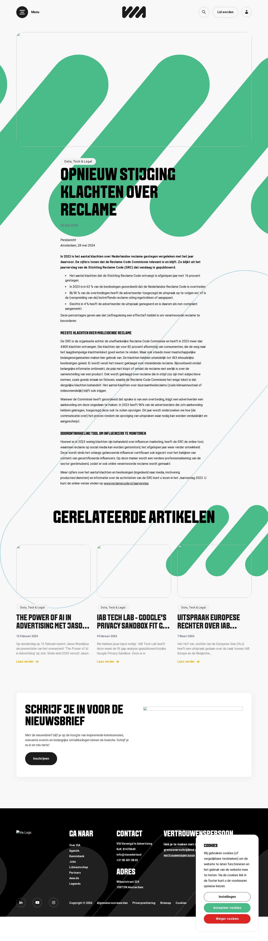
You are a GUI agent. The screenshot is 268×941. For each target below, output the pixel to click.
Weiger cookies (227, 919)
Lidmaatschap (78, 867)
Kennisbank (76, 856)
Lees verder (25, 661)
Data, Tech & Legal (78, 161)
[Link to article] (53, 571)
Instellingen (227, 897)
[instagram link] (53, 902)
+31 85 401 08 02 (127, 860)
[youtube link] (37, 902)
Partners (75, 872)
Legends (75, 883)
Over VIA (74, 845)
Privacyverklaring (143, 902)
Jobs (72, 861)
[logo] (134, 12)
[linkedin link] (21, 902)
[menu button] (22, 12)
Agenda (74, 850)
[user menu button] (247, 12)
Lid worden (225, 12)
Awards (74, 878)
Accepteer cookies (227, 908)
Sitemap (165, 902)
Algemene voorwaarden (112, 902)
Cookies (181, 902)
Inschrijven (41, 758)
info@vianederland (129, 854)
